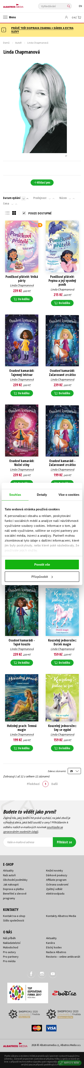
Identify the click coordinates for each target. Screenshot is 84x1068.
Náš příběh (9, 938)
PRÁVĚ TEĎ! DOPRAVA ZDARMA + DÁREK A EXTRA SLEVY (42, 29)
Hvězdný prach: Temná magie (21, 728)
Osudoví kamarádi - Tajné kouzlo (22, 642)
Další (54, 784)
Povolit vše (42, 564)
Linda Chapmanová (22, 285)
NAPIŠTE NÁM (71, 1063)
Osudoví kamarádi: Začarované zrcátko (62, 373)
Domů (6, 42)
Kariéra (50, 943)
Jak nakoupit (11, 884)
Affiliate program (56, 880)
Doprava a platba (13, 889)
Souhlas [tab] (15, 494)
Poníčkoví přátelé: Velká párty (22, 279)
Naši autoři (9, 875)
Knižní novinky (54, 870)
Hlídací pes (43, 182)
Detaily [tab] (42, 494)
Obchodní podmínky (15, 880)
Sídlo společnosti (13, 920)
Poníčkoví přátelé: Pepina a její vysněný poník (62, 281)
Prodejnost (39, 197)
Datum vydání (11, 197)
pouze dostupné (40, 213)
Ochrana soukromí (57, 884)
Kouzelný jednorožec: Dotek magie (62, 642)
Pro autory (9, 952)
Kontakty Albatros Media (61, 916)
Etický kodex (54, 947)
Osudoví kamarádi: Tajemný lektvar (21, 373)
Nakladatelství (11, 943)
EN (80, 6)
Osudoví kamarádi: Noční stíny (21, 463)
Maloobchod (10, 947)
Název (63, 197)
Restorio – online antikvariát (63, 956)
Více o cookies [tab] (69, 494)
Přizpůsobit (39, 576)
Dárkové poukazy (56, 875)
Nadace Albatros (56, 952)
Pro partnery (11, 956)
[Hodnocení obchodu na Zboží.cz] (64, 992)
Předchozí (33, 784)
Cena (6, 203)
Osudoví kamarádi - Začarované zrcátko (62, 463)
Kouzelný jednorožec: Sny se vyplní (62, 728)
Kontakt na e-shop (14, 916)
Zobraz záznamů (57, 771)
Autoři (18, 42)
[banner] (21, 5)
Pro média (9, 961)
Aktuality (8, 870)
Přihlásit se (64, 842)
